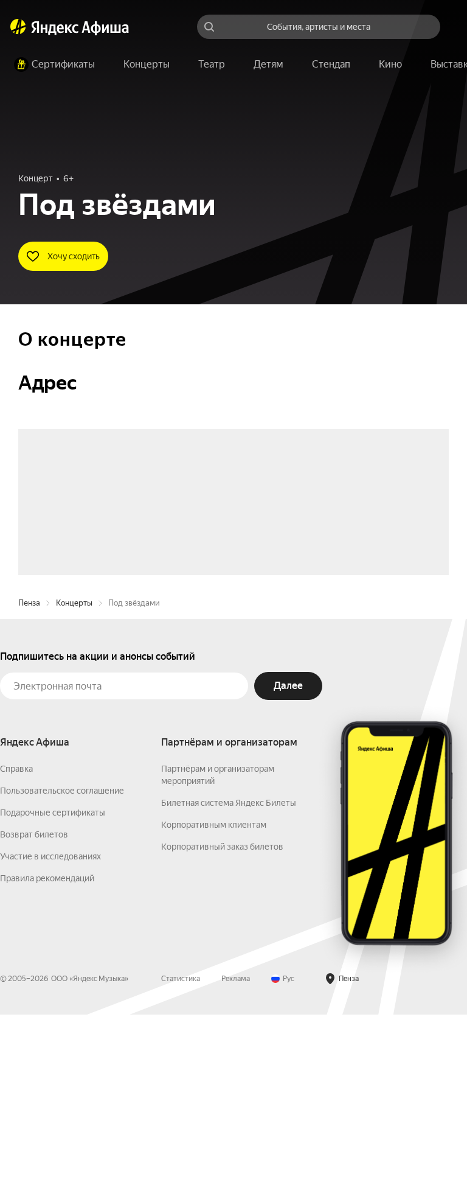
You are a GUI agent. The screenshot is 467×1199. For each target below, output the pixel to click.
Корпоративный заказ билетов (222, 1031)
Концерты (74, 787)
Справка (16, 953)
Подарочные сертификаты (52, 997)
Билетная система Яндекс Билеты (228, 987)
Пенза (29, 787)
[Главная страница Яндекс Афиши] (18, 27)
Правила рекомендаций (47, 1063)
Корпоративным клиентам (213, 1009)
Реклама (235, 1163)
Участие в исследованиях (50, 1041)
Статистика (180, 1163)
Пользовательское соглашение (62, 975)
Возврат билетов (34, 1019)
